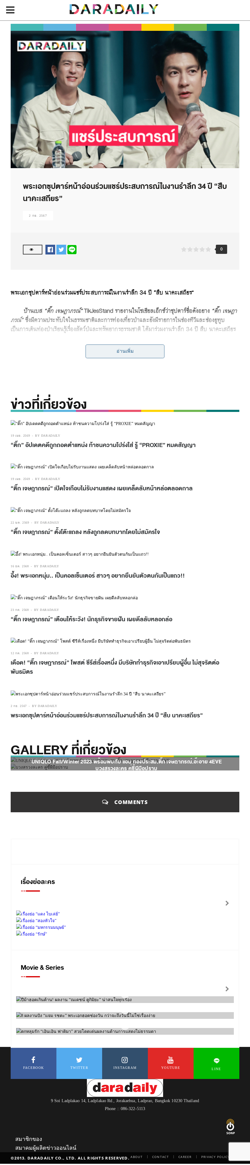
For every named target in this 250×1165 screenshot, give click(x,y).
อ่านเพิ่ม (125, 351)
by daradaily (47, 435)
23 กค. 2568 (20, 609)
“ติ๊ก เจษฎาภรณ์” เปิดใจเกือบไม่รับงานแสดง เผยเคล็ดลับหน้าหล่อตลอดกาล (102, 488)
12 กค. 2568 (20, 653)
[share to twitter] (61, 249)
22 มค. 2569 (20, 522)
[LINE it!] (72, 249)
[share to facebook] (50, 249)
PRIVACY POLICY (215, 1156)
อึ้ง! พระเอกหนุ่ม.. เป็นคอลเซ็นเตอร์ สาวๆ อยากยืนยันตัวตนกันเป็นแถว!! (98, 576)
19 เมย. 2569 (20, 435)
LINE (216, 1069)
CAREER (185, 1156)
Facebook (33, 1067)
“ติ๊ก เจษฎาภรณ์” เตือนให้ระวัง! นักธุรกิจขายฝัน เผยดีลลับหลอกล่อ (91, 619)
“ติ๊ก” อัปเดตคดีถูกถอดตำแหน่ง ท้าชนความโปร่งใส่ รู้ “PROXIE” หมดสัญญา (103, 445)
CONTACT (160, 1156)
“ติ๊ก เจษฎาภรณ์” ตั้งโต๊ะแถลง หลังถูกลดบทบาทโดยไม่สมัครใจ (85, 532)
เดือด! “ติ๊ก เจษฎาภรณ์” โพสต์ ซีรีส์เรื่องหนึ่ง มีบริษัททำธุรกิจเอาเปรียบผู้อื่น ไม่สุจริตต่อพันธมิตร (115, 667)
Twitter (79, 1067)
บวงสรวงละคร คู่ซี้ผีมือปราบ (126, 768)
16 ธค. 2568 (20, 566)
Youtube (170, 1067)
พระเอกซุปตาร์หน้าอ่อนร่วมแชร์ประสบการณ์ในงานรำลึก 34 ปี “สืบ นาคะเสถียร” (107, 715)
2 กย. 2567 (38, 215)
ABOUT (136, 1156)
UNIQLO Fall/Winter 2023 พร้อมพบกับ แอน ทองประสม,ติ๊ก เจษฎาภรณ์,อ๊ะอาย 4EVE (126, 761)
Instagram (125, 1067)
